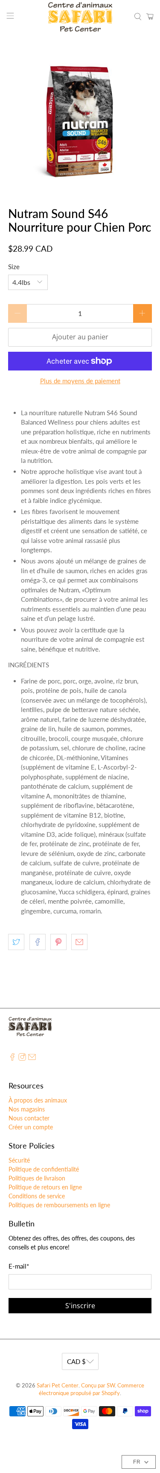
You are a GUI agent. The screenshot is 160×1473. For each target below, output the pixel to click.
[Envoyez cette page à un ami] (79, 942)
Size (14, 266)
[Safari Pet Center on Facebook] (12, 1058)
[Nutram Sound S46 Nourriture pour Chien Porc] (79, 120)
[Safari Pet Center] (80, 17)
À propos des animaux (38, 1100)
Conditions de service (37, 1196)
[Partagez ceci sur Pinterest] (58, 942)
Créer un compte (31, 1127)
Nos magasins (27, 1109)
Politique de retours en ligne (45, 1187)
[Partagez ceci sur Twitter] (16, 942)
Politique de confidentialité (44, 1169)
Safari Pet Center (58, 1385)
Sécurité (19, 1160)
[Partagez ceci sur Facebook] (37, 942)
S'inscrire (80, 1305)
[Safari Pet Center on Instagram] (22, 1058)
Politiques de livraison (37, 1178)
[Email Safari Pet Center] (32, 1058)
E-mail (19, 1266)
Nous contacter (29, 1118)
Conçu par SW (98, 1385)
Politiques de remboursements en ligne (59, 1205)
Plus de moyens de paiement (80, 381)
